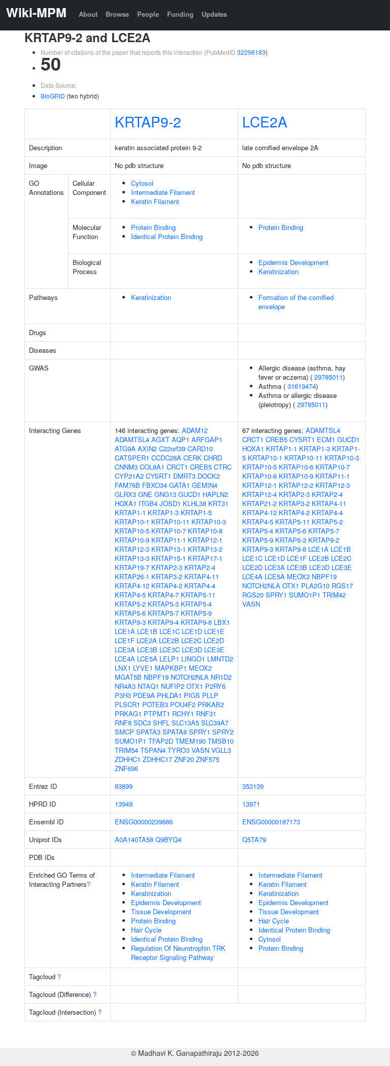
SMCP (124, 732)
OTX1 (194, 686)
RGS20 (253, 594)
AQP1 (180, 439)
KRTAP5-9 (196, 613)
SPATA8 (174, 732)
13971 (251, 804)
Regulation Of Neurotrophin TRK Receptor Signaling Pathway (178, 952)
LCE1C (169, 631)
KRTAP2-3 (166, 567)
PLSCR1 (127, 704)
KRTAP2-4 (199, 567)
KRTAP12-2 (296, 485)
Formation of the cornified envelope (296, 301)
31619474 (301, 386)
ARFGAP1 (206, 439)
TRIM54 (126, 750)
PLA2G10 (315, 585)
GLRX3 (125, 494)
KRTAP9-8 (196, 622)
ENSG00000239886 (144, 821)
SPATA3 (148, 732)
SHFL (161, 722)
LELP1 (169, 658)
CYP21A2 (129, 476)
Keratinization (278, 271)
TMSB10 (221, 741)
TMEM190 (190, 741)
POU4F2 (183, 704)
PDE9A (144, 695)
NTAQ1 (148, 686)
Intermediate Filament (163, 192)
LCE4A (125, 658)
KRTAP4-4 (199, 585)
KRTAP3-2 (166, 576)
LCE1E (214, 631)
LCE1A (125, 631)
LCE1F (125, 640)
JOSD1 (170, 503)
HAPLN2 (215, 494)
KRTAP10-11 (170, 521)
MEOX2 (200, 668)
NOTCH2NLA (190, 677)
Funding (180, 14)
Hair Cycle (146, 930)
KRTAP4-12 (132, 585)
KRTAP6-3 (290, 540)
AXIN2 (147, 448)
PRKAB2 (211, 704)
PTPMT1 (157, 713)
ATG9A (125, 448)
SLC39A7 (215, 722)
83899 (124, 786)
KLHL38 (194, 503)
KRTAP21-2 (259, 503)
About (88, 14)
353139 (253, 786)
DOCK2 (209, 476)
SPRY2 (223, 732)
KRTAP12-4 (259, 494)
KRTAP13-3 (132, 558)
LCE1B (147, 631)
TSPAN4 (153, 750)
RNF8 (123, 722)
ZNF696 (126, 768)
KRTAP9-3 (130, 622)
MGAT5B (128, 677)
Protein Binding (153, 227)
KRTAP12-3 (132, 549)
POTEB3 (155, 704)
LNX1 (123, 668)
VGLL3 (221, 750)
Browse (117, 14)
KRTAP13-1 (168, 549)
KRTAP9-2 (148, 121)
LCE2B (169, 640)
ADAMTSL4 (132, 439)
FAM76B (127, 485)
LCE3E (214, 649)
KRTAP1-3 (163, 512)
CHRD (213, 457)
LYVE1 (143, 668)
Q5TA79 (254, 839)
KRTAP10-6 (296, 467)
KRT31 (218, 503)
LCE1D (192, 631)
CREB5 (201, 467)
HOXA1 (126, 503)
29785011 (328, 377)
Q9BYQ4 (168, 839)
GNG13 (165, 494)
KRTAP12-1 (205, 540)
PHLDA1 (169, 695)
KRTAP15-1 (168, 558)
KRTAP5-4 (196, 604)
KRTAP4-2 (166, 585)
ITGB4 (148, 503)
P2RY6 (215, 686)
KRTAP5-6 (130, 613)
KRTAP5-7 (163, 613)
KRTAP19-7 (132, 567)
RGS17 (342, 585)
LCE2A (264, 121)
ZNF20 (184, 759)
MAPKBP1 (171, 668)
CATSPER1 (132, 457)
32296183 (251, 52)
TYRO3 (178, 750)
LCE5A (147, 658)
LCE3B (147, 649)
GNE (145, 494)
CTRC (223, 467)
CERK (192, 457)
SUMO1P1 (130, 741)
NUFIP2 (172, 686)
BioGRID (53, 95)
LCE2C (191, 640)
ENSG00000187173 (271, 821)
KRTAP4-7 (163, 594)
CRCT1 (177, 467)
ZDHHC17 (157, 759)
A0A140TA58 (134, 839)
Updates (214, 14)
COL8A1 (152, 467)
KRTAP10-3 (208, 521)
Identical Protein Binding (167, 236)
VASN (200, 750)
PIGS (192, 695)
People (148, 14)
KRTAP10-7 (168, 531)
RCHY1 (183, 713)
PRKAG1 (128, 713)
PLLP (210, 695)
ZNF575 (207, 759)
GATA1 (179, 485)
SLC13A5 (185, 722)
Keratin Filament (155, 201)
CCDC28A (166, 457)
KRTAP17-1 (205, 558)
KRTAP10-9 (132, 540)
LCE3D (192, 649)
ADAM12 (195, 430)
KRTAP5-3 (163, 604)
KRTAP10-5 (132, 531)
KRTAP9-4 (163, 622)
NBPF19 (156, 677)
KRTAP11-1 (168, 540)
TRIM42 (334, 594)
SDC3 (142, 722)
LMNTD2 (220, 658)
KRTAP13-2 (205, 549)
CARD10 (200, 448)
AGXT (160, 439)
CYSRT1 (158, 476)
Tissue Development (161, 911)
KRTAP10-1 (132, 521)
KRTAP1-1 (130, 512)
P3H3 (123, 695)
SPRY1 (199, 732)
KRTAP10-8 (205, 531)
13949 (124, 804)
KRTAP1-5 (196, 512)
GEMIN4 (204, 485)
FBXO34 (154, 485)
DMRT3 (184, 476)
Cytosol (142, 183)
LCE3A (125, 649)
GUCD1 (189, 494)
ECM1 (326, 439)
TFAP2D (160, 741)
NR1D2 (221, 677)
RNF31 (206, 713)
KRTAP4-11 (201, 576)
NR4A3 (125, 686)
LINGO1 (193, 658)
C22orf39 (172, 448)
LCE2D (214, 640)
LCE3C (169, 649)
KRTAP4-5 (130, 594)
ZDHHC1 (128, 759)
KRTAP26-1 (132, 576)
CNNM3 (126, 467)
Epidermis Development (293, 262)
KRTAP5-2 (130, 604)
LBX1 (222, 622)
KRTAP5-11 (198, 594)
